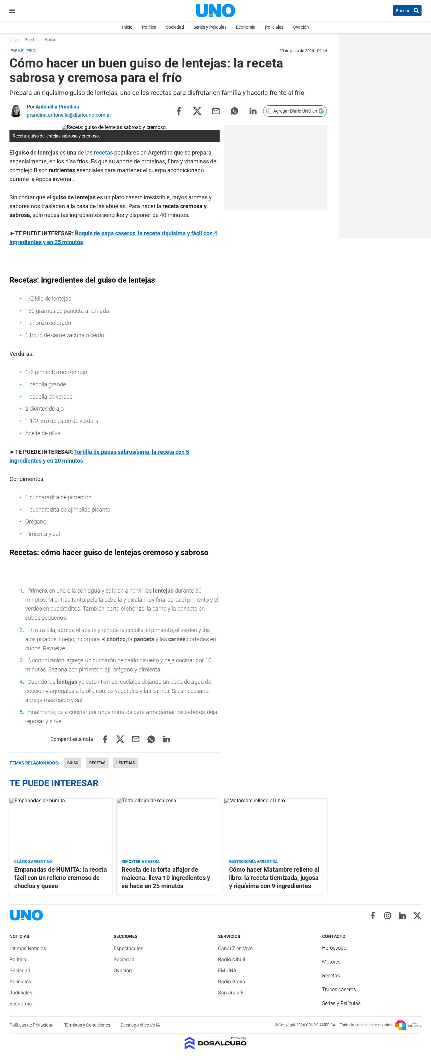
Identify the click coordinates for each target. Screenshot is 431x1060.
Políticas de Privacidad (32, 1025)
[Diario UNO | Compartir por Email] (216, 111)
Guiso (72, 763)
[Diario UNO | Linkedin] (402, 915)
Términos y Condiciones (87, 1025)
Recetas (97, 763)
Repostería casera (140, 861)
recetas (103, 152)
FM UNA (227, 971)
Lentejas (125, 763)
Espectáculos (128, 949)
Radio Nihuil (231, 960)
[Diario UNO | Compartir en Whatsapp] (234, 111)
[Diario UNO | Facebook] (373, 915)
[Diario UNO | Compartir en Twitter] (197, 111)
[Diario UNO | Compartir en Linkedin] (253, 111)
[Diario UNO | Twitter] (417, 915)
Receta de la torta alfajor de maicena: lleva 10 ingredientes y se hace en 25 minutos (165, 878)
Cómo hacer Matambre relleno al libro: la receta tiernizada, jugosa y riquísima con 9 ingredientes (274, 878)
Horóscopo (334, 948)
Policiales (274, 27)
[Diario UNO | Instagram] (387, 915)
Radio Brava (231, 982)
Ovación (301, 27)
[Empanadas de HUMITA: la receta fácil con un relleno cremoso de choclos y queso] (60, 827)
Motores (331, 962)
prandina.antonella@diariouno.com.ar (69, 115)
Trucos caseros (339, 990)
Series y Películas (210, 27)
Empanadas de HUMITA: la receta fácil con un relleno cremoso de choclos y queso (60, 878)
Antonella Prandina (57, 107)
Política (149, 27)
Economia (246, 27)
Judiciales (20, 993)
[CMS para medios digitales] (216, 1044)
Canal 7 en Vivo (235, 949)
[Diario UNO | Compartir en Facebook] (178, 111)
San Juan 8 (231, 993)
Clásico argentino (33, 861)
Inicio (127, 27)
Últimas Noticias (27, 949)
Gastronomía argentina (253, 861)
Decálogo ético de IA (140, 1025)
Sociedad (175, 27)
